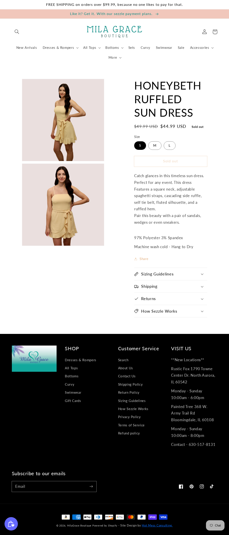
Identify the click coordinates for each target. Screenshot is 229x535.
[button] (17, 32)
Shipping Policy (130, 384)
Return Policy (129, 392)
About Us (125, 368)
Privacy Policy (129, 417)
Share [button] (144, 259)
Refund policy (129, 433)
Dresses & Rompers (80, 360)
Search (123, 360)
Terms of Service (131, 425)
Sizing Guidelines (132, 401)
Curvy (69, 384)
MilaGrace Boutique (79, 525)
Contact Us (127, 376)
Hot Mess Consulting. (157, 525)
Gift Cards (73, 401)
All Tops (71, 368)
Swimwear (73, 392)
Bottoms (71, 376)
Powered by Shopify (104, 525)
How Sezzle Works (133, 409)
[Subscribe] (91, 486)
